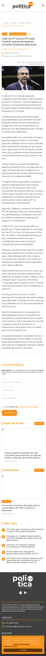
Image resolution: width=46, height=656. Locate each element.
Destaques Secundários (18, 34)
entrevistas (6, 501)
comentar (9, 413)
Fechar (23, 650)
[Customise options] (43, 5)
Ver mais (38, 423)
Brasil (5, 34)
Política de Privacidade (28, 407)
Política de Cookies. (10, 646)
